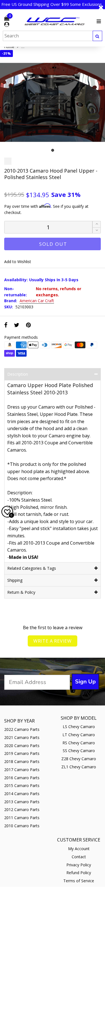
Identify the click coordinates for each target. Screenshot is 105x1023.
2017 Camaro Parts (21, 769)
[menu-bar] (97, 21)
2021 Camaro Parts (21, 737)
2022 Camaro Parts (21, 729)
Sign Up (85, 681)
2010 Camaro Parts (21, 825)
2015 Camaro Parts (21, 785)
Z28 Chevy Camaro (78, 758)
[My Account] (7, 25)
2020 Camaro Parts (21, 745)
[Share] (5, 325)
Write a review (52, 641)
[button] (96, 230)
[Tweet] (16, 325)
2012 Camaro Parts (21, 809)
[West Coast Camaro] (55, 21)
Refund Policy (78, 872)
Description (17, 374)
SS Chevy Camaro (79, 750)
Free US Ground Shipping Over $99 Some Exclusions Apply (51, 7)
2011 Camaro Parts (21, 817)
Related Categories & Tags (31, 568)
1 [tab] (52, 150)
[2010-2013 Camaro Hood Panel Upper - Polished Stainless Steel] (52, 102)
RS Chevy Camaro (78, 742)
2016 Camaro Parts (21, 777)
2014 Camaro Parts (21, 793)
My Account (79, 848)
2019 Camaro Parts (21, 753)
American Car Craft (37, 301)
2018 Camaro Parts (21, 761)
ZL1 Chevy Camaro (78, 766)
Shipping (14, 580)
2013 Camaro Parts (21, 801)
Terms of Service (78, 880)
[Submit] (97, 36)
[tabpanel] (52, 102)
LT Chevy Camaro (78, 734)
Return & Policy (21, 592)
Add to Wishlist (17, 261)
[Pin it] (28, 325)
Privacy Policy (78, 864)
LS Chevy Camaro (79, 726)
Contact (79, 856)
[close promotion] (101, 7)
